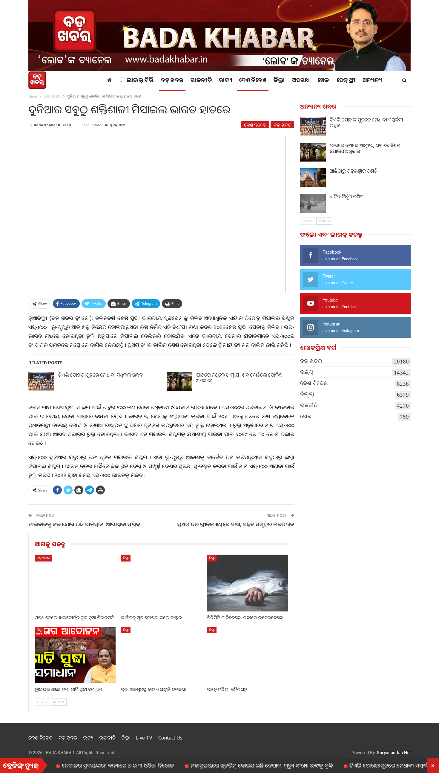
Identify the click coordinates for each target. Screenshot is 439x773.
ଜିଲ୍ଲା (279, 81)
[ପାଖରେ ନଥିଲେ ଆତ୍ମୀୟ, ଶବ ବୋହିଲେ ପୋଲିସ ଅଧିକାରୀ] (179, 381)
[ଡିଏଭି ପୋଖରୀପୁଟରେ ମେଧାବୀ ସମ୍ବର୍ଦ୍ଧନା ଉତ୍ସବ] (41, 381)
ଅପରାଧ (301, 81)
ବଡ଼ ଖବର (172, 81)
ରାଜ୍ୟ (225, 81)
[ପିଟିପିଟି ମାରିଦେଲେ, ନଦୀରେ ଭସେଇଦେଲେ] (247, 583)
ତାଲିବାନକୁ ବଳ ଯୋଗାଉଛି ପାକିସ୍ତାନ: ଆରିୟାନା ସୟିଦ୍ (84, 524)
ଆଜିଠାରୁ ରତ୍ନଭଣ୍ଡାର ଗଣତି (353, 171)
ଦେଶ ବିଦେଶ (252, 81)
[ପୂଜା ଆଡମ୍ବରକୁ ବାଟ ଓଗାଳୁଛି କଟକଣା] (161, 655)
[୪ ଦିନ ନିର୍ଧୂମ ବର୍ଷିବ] (313, 203)
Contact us (170, 737)
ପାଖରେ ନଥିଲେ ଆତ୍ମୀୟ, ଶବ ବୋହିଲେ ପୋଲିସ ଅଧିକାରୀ (239, 378)
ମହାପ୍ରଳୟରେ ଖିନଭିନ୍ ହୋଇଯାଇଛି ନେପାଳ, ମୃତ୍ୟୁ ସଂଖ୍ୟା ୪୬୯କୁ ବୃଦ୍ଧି (238, 765)
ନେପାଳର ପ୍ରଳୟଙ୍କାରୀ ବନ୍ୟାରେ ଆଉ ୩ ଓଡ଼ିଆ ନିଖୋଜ (94, 765)
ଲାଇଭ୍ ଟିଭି (140, 81)
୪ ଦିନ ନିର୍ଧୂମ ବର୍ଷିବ (346, 196)
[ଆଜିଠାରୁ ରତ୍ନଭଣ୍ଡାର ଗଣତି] (313, 177)
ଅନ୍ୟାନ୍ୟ (372, 81)
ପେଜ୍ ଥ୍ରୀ (346, 81)
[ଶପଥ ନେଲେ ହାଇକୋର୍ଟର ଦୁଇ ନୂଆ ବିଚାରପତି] (75, 583)
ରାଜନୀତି (201, 81)
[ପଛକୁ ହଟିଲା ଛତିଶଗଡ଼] (247, 655)
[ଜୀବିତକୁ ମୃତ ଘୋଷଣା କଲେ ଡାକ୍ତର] (161, 583)
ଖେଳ (323, 81)
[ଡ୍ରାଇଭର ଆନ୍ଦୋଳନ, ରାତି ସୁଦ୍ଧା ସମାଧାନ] (75, 655)
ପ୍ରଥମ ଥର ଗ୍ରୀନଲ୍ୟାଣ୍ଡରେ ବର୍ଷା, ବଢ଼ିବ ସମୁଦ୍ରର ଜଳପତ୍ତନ (235, 524)
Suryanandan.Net (394, 752)
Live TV (144, 737)
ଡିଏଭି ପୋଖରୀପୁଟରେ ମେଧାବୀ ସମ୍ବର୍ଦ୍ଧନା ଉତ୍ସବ (100, 375)
